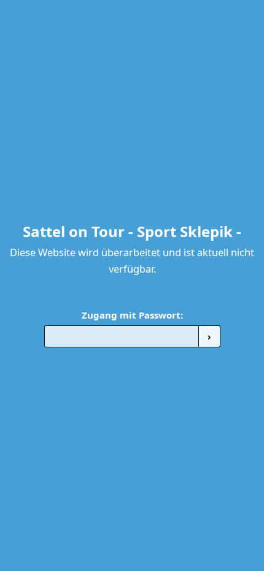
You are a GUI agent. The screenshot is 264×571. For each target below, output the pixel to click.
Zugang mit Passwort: (132, 315)
